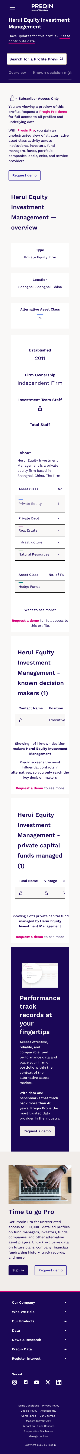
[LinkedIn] (58, 1382)
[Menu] (12, 7)
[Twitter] (47, 1382)
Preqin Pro (25, 130)
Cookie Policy (29, 1410)
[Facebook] (25, 1382)
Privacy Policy (50, 1405)
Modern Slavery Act (38, 1420)
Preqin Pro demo (53, 112)
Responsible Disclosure (38, 1431)
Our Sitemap (47, 1415)
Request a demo (25, 621)
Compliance (28, 1415)
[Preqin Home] (42, 7)
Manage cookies (38, 1436)
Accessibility (48, 1410)
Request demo (24, 175)
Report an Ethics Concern (38, 1426)
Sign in (18, 1270)
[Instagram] (14, 1382)
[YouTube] (36, 1382)
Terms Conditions (28, 1405)
